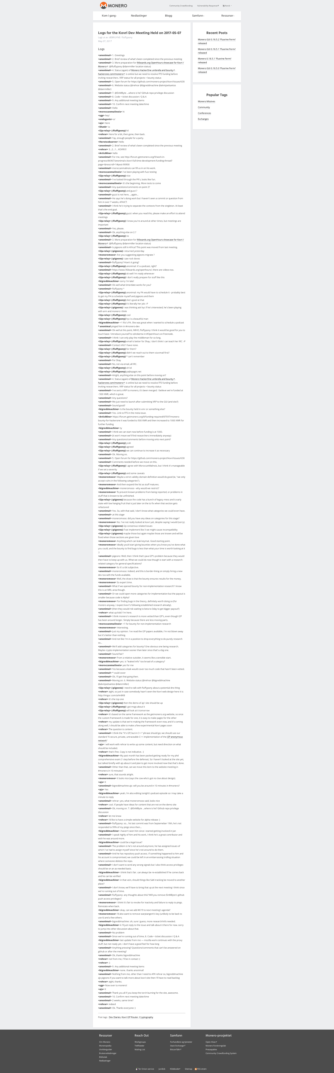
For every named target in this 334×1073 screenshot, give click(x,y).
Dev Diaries (115, 1017)
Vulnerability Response (207, 5)
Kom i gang (109, 16)
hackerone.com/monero (110, 73)
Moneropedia (105, 1045)
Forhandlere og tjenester (181, 1042)
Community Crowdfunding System (221, 1053)
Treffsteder (139, 1045)
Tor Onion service (146, 1069)
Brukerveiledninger (107, 1053)
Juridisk (162, 1069)
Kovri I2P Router (130, 1017)
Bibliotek (103, 1057)
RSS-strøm (202, 1069)
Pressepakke (211, 1049)
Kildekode (174, 1069)
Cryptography (146, 1017)
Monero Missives (206, 101)
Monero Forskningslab (216, 1045)
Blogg (168, 16)
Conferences (204, 113)
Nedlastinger (139, 16)
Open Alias (210, 1042)
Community (204, 107)
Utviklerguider (105, 1049)
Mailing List (140, 1049)
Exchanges (203, 118)
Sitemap (188, 1069)
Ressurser (227, 16)
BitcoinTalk (175, 1049)
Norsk (228, 5)
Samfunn (197, 16)
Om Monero (104, 1042)
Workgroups (140, 1042)
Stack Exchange (177, 1045)
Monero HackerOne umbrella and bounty (152, 70)
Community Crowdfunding (181, 5)
